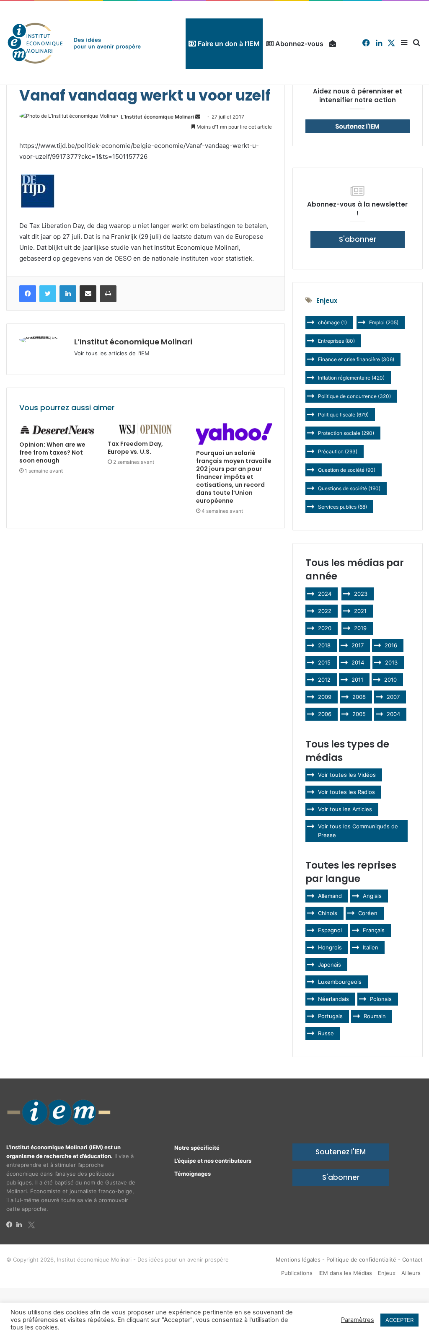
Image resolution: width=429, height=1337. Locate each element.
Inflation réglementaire (351, 378)
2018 (324, 645)
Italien (370, 947)
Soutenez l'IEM (340, 1152)
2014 (357, 662)
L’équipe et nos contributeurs (212, 1160)
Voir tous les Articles (345, 809)
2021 (360, 611)
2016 (391, 645)
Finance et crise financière (356, 359)
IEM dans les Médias (345, 1273)
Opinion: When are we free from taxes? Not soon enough (52, 452)
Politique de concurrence (354, 396)
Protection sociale (346, 433)
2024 (324, 593)
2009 (324, 696)
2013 (391, 662)
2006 (324, 714)
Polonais (381, 999)
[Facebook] (11, 1225)
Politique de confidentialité (361, 1259)
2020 (324, 628)
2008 (359, 696)
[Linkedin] (21, 1225)
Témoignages (192, 1173)
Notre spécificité (197, 1147)
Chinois (327, 913)
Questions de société (349, 488)
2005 (359, 714)
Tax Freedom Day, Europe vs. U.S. (135, 448)
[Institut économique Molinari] (74, 43)
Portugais (330, 1016)
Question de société (346, 470)
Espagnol (330, 930)
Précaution (337, 451)
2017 (357, 645)
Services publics (342, 507)
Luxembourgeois (340, 981)
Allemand (330, 895)
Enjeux (386, 1273)
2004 (393, 714)
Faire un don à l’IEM (228, 43)
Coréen (367, 913)
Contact (412, 1259)
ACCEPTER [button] (399, 1319)
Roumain (375, 1016)
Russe (326, 1033)
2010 (390, 679)
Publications (297, 1273)
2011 (357, 679)
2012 (324, 679)
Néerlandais (333, 999)
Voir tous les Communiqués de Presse (358, 830)
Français (374, 930)
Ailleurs (411, 1273)
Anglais (372, 895)
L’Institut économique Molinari (157, 117)
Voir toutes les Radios (346, 792)
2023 (360, 593)
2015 (324, 662)
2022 (324, 611)
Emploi (383, 322)
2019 (360, 628)
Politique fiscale (343, 414)
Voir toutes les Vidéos (347, 774)
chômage (332, 322)
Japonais (329, 964)
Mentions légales (298, 1259)
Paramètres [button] (357, 1320)
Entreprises (336, 341)
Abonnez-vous (298, 43)
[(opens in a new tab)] (57, 430)
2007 (393, 696)
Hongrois (330, 947)
